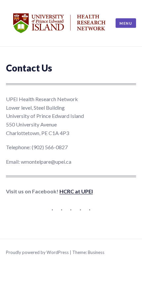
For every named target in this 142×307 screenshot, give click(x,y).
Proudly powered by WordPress (37, 252)
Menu (126, 23)
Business (96, 252)
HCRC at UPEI (76, 191)
